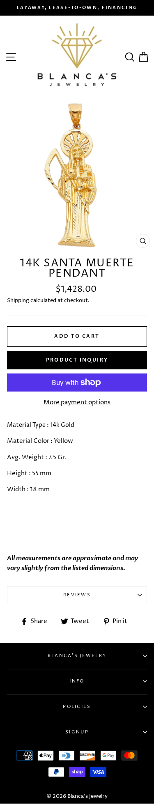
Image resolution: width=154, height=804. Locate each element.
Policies (77, 706)
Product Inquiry (77, 360)
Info (76, 681)
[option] (77, 7)
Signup (77, 732)
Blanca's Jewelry (77, 656)
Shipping (18, 300)
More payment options (77, 402)
